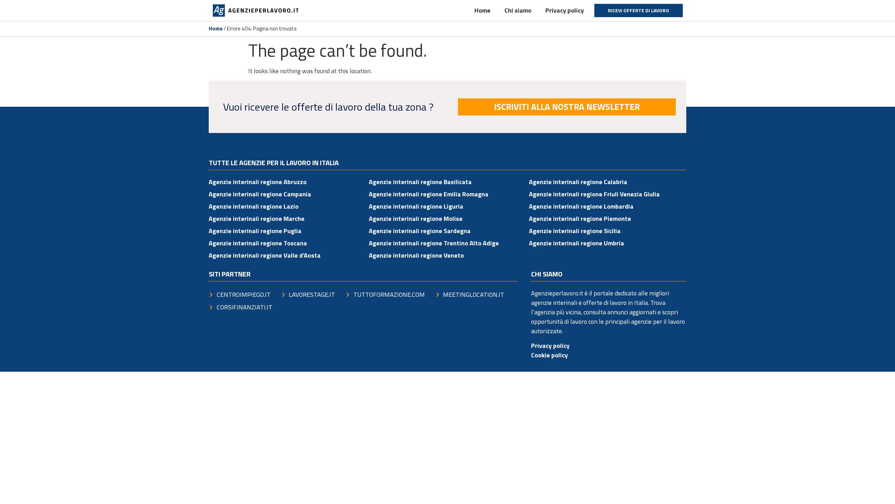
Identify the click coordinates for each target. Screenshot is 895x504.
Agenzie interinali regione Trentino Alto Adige (434, 243)
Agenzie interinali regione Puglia (255, 231)
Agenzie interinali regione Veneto (416, 255)
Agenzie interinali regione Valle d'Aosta (265, 255)
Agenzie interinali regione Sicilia (575, 231)
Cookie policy (549, 355)
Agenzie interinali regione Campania (260, 194)
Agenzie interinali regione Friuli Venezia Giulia (594, 194)
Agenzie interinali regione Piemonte (580, 218)
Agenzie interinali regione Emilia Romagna (428, 194)
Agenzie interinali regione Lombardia (581, 206)
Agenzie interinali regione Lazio (254, 206)
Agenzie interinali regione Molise (416, 218)
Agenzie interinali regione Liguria (416, 206)
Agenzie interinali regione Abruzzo (258, 182)
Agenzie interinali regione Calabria (578, 182)
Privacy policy (564, 10)
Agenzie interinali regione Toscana (258, 243)
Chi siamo (517, 10)
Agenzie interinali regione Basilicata (420, 182)
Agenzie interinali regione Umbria (576, 243)
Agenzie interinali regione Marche (257, 218)
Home (482, 10)
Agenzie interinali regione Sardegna (420, 231)
